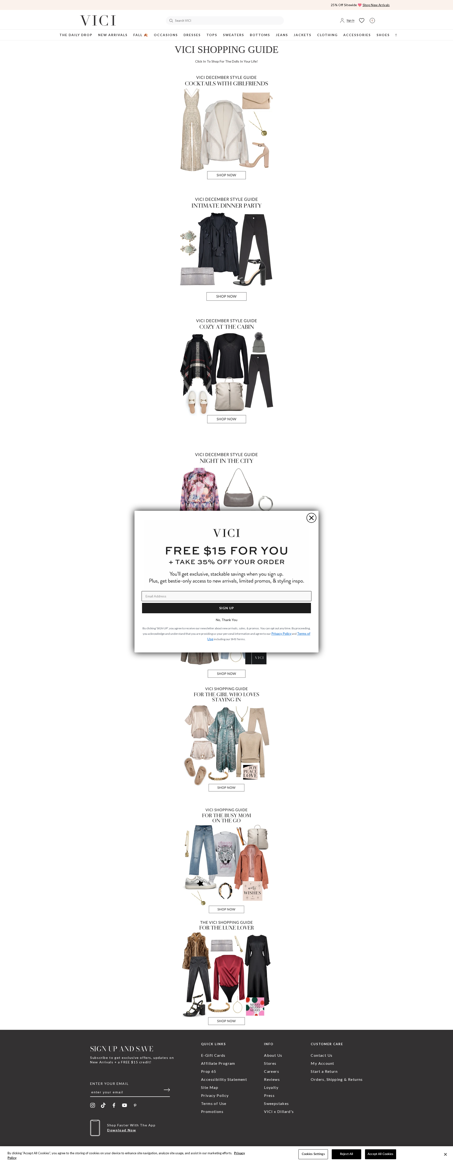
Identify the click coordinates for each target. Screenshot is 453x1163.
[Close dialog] (311, 518)
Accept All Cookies (380, 1154)
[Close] (445, 1154)
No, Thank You (226, 620)
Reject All (346, 1154)
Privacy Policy (281, 633)
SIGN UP (226, 608)
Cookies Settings (313, 1154)
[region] (226, 1154)
